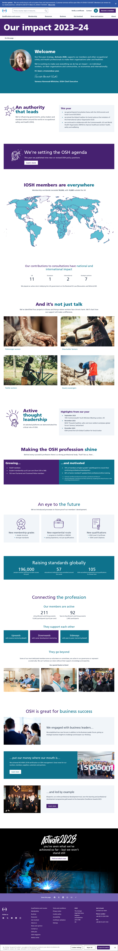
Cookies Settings (76, 947)
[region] (59, 947)
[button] (11, 16)
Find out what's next (59, 858)
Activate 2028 (60, 57)
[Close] (115, 948)
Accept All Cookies (103, 947)
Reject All (89, 947)
